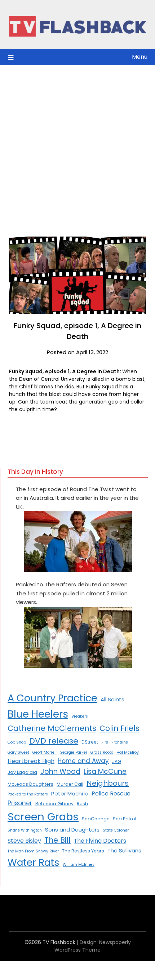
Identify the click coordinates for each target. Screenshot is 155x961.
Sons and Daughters (72, 829)
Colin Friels (119, 728)
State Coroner (116, 830)
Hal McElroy (127, 752)
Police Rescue (111, 793)
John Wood (60, 771)
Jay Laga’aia (22, 772)
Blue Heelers (38, 714)
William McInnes (78, 864)
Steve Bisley (24, 841)
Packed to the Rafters (28, 794)
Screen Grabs (43, 816)
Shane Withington (25, 830)
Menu (139, 57)
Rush (82, 804)
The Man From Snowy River (33, 851)
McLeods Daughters (30, 784)
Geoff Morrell (44, 752)
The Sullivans (124, 850)
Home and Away (83, 761)
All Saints (112, 699)
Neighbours (108, 783)
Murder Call (70, 784)
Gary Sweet (18, 752)
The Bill (57, 840)
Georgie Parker (73, 752)
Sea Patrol (124, 819)
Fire (104, 742)
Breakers (79, 716)
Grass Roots (101, 752)
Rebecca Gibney (54, 804)
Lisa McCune (105, 771)
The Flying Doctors (100, 841)
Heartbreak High (31, 761)
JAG (116, 761)
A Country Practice (52, 698)
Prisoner (20, 803)
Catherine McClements (52, 728)
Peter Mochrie (69, 793)
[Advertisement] (77, 146)
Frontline (119, 742)
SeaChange (96, 819)
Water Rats (33, 862)
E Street (89, 742)
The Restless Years (83, 851)
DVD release (53, 740)
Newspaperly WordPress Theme (92, 946)
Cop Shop (17, 742)
